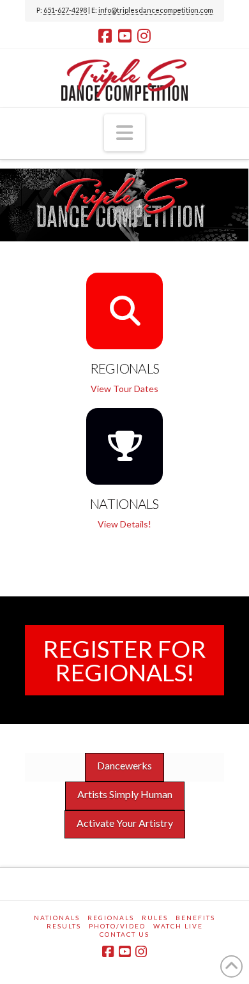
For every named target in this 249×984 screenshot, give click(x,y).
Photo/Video (117, 926)
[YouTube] (125, 35)
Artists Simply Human (124, 794)
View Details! (124, 523)
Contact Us (124, 934)
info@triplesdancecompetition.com (155, 10)
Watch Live (178, 926)
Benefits (195, 917)
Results (64, 926)
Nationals (57, 917)
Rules (155, 917)
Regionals (110, 917)
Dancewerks (124, 765)
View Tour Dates (124, 388)
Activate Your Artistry (125, 823)
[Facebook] (105, 35)
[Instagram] (144, 35)
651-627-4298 (65, 10)
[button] (124, 132)
